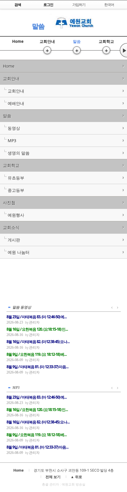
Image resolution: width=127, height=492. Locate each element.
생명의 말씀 (19, 153)
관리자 (34, 322)
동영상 (14, 128)
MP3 (12, 140)
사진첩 (9, 202)
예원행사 (16, 215)
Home (18, 41)
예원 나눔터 (19, 252)
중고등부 (16, 190)
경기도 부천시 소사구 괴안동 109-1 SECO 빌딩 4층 (74, 470)
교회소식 (11, 227)
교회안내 (47, 41)
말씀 (38, 25)
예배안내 (16, 103)
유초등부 (16, 178)
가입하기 (78, 4)
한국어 (109, 4)
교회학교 (106, 41)
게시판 (14, 240)
